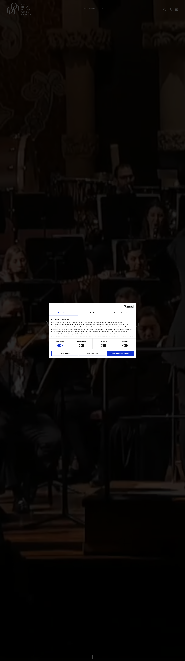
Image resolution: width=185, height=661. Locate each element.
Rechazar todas (65, 353)
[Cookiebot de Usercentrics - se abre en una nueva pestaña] (125, 306)
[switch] (81, 345)
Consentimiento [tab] (63, 313)
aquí (118, 336)
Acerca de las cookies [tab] (121, 313)
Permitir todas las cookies (120, 353)
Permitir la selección (92, 353)
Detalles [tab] (92, 313)
